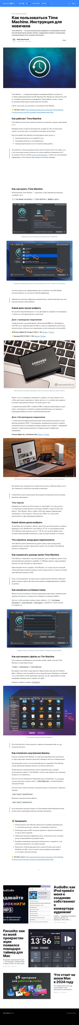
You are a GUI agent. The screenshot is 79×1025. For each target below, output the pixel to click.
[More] (52, 3)
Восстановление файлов (19, 14)
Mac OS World (6, 1013)
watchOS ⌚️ (35, 3)
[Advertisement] (39, 173)
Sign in (74, 3)
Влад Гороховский (23, 39)
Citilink (51, 332)
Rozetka (45, 332)
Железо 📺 (45, 3)
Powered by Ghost (71, 1013)
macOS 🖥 (21, 3)
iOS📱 (28, 3)
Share (64, 40)
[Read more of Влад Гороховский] (14, 40)
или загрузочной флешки (39, 155)
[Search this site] (69, 3)
